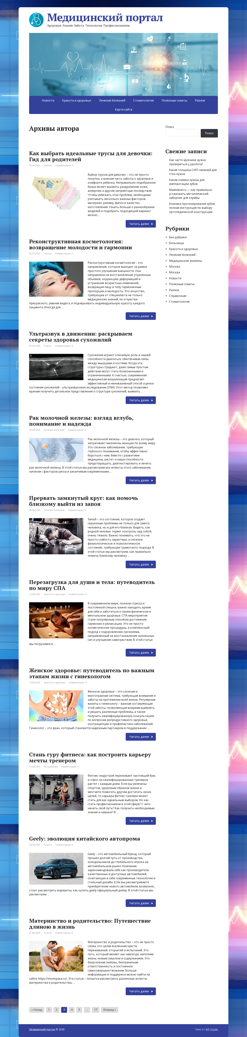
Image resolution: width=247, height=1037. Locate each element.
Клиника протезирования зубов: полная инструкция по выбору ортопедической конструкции (192, 208)
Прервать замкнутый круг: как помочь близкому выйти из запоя (83, 500)
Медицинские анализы (185, 261)
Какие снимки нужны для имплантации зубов (187, 182)
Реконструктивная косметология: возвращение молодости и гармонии (80, 244)
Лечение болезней (112, 100)
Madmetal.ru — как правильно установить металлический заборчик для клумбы (190, 194)
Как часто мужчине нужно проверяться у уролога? (187, 162)
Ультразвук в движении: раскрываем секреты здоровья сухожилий (80, 336)
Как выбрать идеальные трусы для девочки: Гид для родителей (90, 156)
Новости (48, 100)
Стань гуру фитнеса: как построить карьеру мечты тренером (90, 757)
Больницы (176, 243)
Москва (174, 266)
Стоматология (143, 100)
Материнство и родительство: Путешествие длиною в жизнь (90, 923)
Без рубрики (51, 766)
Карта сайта (123, 109)
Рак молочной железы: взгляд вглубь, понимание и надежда (81, 420)
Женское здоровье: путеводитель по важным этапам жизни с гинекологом (91, 673)
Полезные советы (174, 100)
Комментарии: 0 (64, 165)
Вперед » (109, 1010)
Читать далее (139, 224)
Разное (200, 100)
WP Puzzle (212, 1029)
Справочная (177, 296)
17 (95, 1010)
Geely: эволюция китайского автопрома (84, 838)
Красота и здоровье (76, 100)
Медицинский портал (105, 17)
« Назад (36, 1010)
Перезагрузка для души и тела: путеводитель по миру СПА (92, 585)
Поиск (169, 127)
